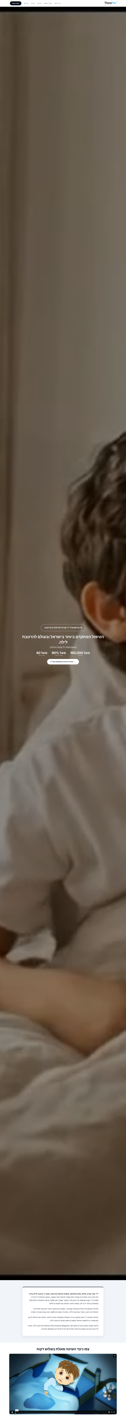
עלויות (32, 3)
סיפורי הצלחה (48, 3)
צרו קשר (26, 3)
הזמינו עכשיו (15, 3)
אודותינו (39, 3)
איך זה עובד (57, 3)
